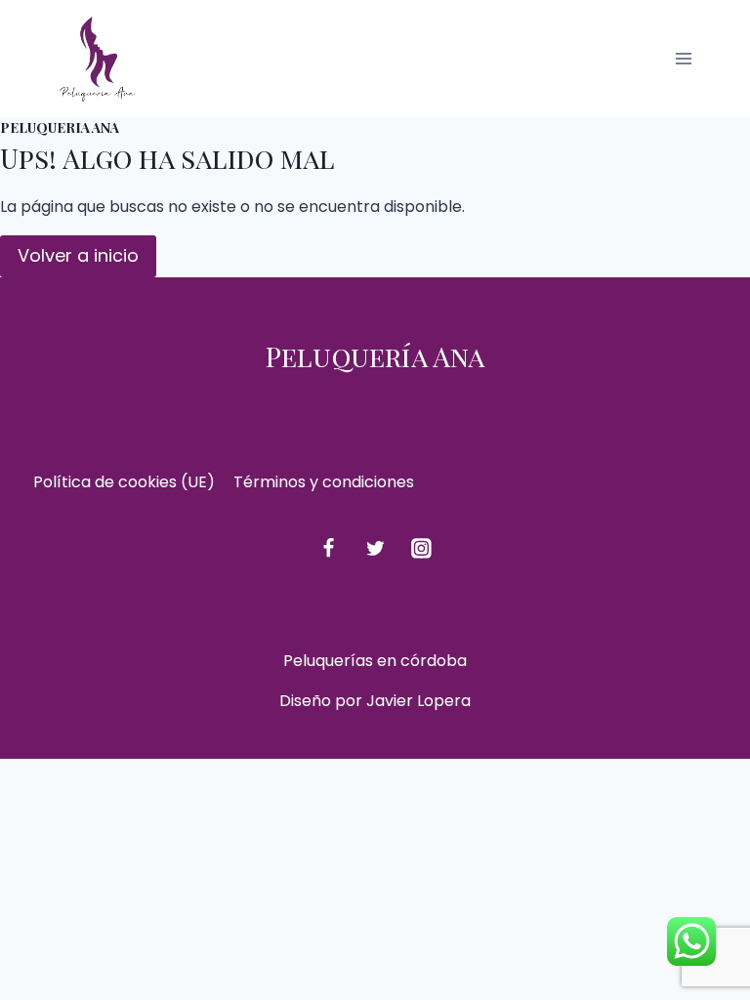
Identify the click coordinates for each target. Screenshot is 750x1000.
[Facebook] (328, 548)
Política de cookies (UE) (124, 482)
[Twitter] (375, 548)
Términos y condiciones (323, 482)
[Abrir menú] (683, 58)
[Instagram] (421, 548)
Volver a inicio (78, 255)
